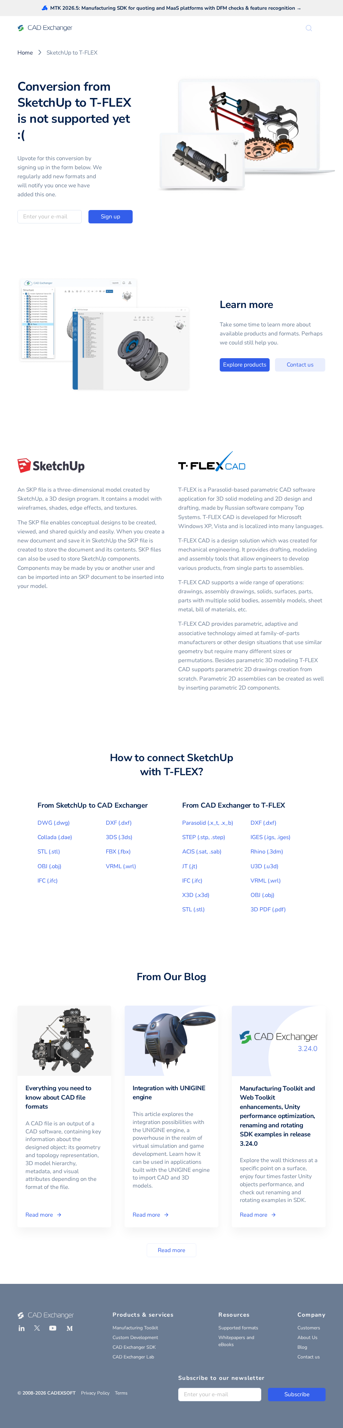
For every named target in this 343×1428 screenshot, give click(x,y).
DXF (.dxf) (119, 823)
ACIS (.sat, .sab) (201, 851)
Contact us (300, 365)
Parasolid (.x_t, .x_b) (207, 823)
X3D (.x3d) (195, 895)
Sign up (110, 216)
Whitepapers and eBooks (236, 1341)
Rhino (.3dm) (267, 851)
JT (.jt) (189, 866)
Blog (302, 1347)
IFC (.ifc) (48, 881)
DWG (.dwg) (54, 823)
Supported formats (238, 1328)
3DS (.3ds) (119, 837)
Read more (171, 1250)
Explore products (244, 365)
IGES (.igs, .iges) (270, 837)
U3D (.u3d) (264, 866)
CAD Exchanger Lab (133, 1357)
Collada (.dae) (55, 837)
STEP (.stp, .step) (203, 837)
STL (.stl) (49, 851)
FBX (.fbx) (118, 851)
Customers (308, 1328)
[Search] (309, 28)
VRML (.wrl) (121, 866)
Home (25, 53)
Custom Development (135, 1337)
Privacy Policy (95, 1393)
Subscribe (297, 1394)
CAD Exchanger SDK (134, 1347)
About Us (307, 1337)
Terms (121, 1393)
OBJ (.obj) (49, 866)
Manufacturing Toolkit (135, 1328)
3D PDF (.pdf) (268, 909)
